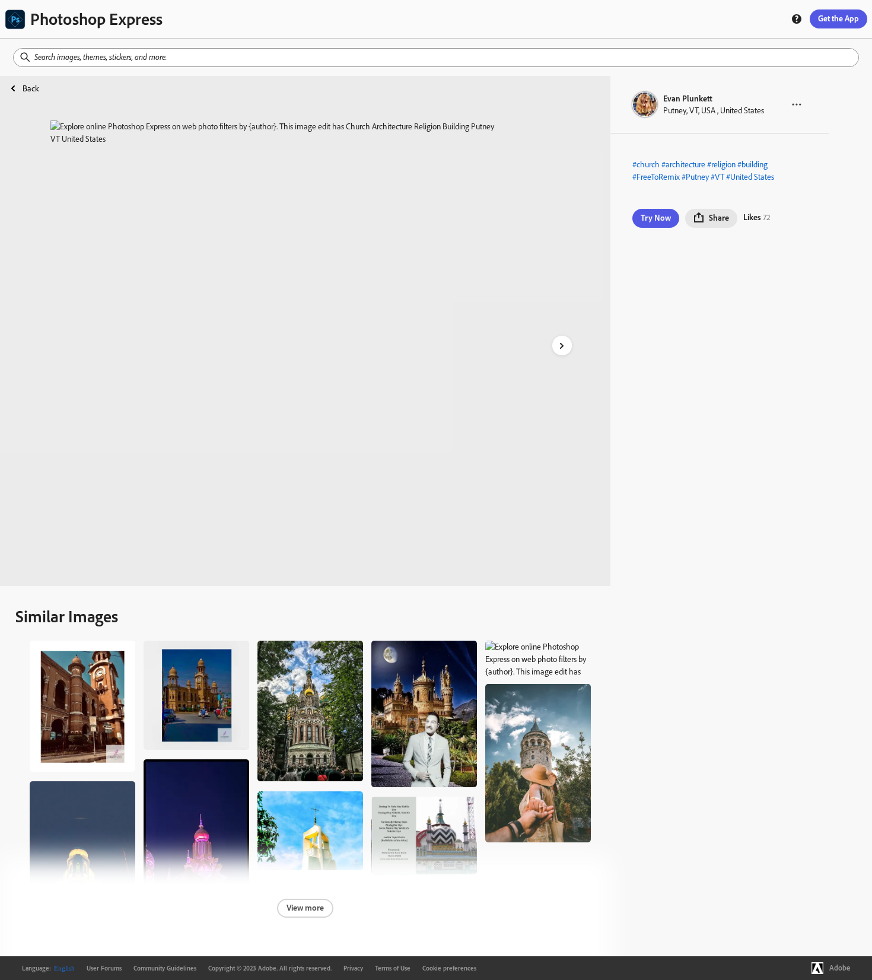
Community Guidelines (164, 968)
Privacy (353, 968)
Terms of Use (392, 968)
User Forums (104, 968)
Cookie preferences (449, 968)
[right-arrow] (562, 345)
